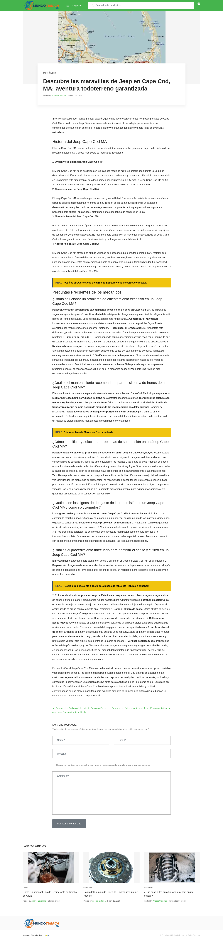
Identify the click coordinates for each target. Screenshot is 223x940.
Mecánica (49, 73)
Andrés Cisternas (59, 95)
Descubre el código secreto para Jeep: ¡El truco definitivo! (139, 708)
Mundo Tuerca (179, 935)
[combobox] (141, 5)
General (27, 888)
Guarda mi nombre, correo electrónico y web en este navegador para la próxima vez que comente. (103, 765)
